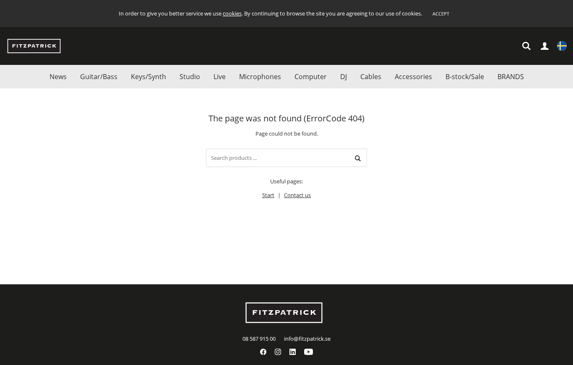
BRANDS (510, 76)
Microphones (260, 76)
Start (268, 195)
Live (220, 76)
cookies (232, 13)
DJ (343, 76)
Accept (440, 13)
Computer (310, 76)
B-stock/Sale (464, 76)
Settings (562, 46)
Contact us (297, 195)
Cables (370, 76)
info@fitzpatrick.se (307, 338)
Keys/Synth (148, 76)
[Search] (358, 158)
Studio (190, 76)
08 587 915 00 (259, 338)
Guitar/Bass (98, 76)
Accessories (413, 76)
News (58, 76)
